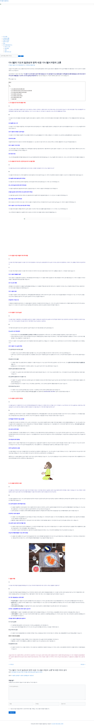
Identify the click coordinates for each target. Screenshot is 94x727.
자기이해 (5, 36)
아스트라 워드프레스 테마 (57, 723)
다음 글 (83, 664)
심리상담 (7, 48)
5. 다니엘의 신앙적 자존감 (16, 95)
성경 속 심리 (6, 41)
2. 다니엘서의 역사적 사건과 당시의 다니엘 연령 (21, 90)
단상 (4, 43)
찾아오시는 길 (8, 51)
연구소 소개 (7, 46)
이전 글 (11, 664)
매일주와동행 (6, 40)
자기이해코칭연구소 (7, 45)
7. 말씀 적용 (13, 99)
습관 (11, 331)
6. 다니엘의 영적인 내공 (16, 97)
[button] (48, 45)
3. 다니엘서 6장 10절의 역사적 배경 (19, 92)
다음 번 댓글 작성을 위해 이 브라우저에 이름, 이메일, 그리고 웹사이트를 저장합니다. (29, 708)
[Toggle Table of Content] (10, 86)
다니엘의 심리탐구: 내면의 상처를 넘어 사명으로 (22, 675)
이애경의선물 (6, 38)
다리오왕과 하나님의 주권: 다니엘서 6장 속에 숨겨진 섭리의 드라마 (26, 672)
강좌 (6, 50)
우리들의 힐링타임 (4, 0)
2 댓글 (10, 65)
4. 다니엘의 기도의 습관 (16, 94)
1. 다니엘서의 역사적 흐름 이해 (17, 88)
